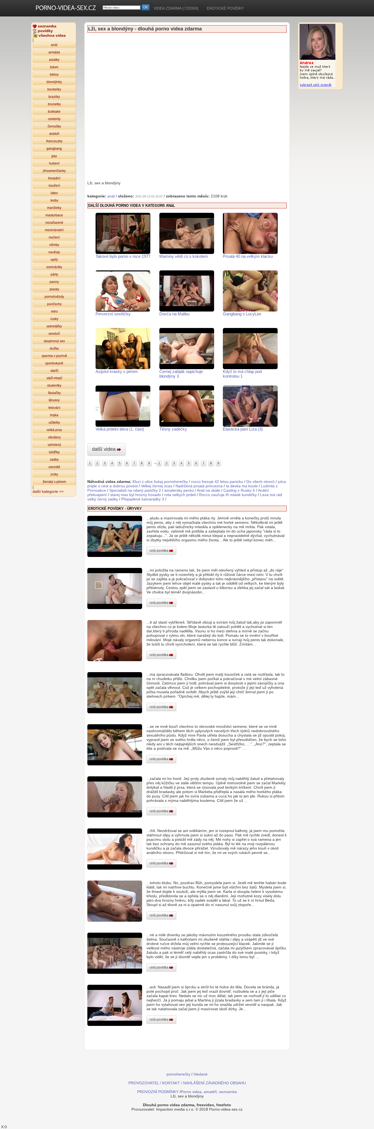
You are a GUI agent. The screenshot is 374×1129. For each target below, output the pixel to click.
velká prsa (54, 430)
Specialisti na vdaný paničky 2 (135, 490)
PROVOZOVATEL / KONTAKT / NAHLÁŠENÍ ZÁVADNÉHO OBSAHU (187, 1083)
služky (54, 348)
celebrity (54, 119)
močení (54, 237)
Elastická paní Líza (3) (243, 429)
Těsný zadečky (173, 429)
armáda (54, 52)
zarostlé (54, 467)
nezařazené (54, 223)
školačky (54, 393)
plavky (54, 289)
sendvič (54, 334)
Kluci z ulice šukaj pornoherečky (160, 481)
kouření (54, 186)
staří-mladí (54, 378)
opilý (54, 260)
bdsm (54, 67)
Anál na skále (208, 490)
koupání (54, 178)
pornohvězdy (54, 297)
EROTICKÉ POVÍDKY (225, 8)
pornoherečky (178, 1074)
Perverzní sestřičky (113, 314)
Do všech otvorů (260, 481)
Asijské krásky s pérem (117, 371)
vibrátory (54, 437)
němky (54, 245)
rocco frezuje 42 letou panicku (217, 481)
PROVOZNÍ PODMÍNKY (158, 1092)
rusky (54, 319)
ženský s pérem (54, 482)
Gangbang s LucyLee (242, 314)
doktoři (54, 134)
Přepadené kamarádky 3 (142, 499)
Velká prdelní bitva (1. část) (120, 429)
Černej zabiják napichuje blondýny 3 (181, 373)
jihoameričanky (54, 171)
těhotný (54, 400)
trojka (54, 415)
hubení (54, 163)
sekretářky (54, 326)
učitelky (54, 423)
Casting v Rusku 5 (239, 490)
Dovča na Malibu (174, 314)
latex (54, 193)
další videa (104, 449)
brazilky (54, 97)
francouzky (54, 141)
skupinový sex (54, 341)
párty (54, 274)
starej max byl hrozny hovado (135, 495)
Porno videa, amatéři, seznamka (209, 1092)
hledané (201, 1074)
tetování (54, 408)
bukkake (54, 112)
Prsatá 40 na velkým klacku (248, 256)
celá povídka (159, 551)
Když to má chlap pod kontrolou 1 (242, 373)
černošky (54, 126)
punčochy (54, 304)
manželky (54, 208)
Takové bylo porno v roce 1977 (123, 256)
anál (54, 45)
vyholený (54, 445)
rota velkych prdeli (180, 495)
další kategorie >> (48, 491)
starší (54, 371)
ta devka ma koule (242, 486)
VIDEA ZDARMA (176, 8)
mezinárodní (54, 230)
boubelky (54, 89)
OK (145, 7)
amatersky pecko (179, 490)
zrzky (54, 474)
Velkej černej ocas (156, 486)
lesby (54, 200)
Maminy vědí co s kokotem (183, 256)
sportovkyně (54, 363)
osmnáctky (54, 267)
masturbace (54, 215)
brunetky (54, 104)
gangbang (54, 149)
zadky (54, 460)
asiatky (54, 60)
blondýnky (54, 82)
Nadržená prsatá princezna (199, 486)
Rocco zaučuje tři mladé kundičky (228, 495)
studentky (54, 385)
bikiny (54, 75)
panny (54, 282)
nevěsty (54, 252)
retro (54, 311)
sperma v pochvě (54, 356)
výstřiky (54, 452)
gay (54, 156)
